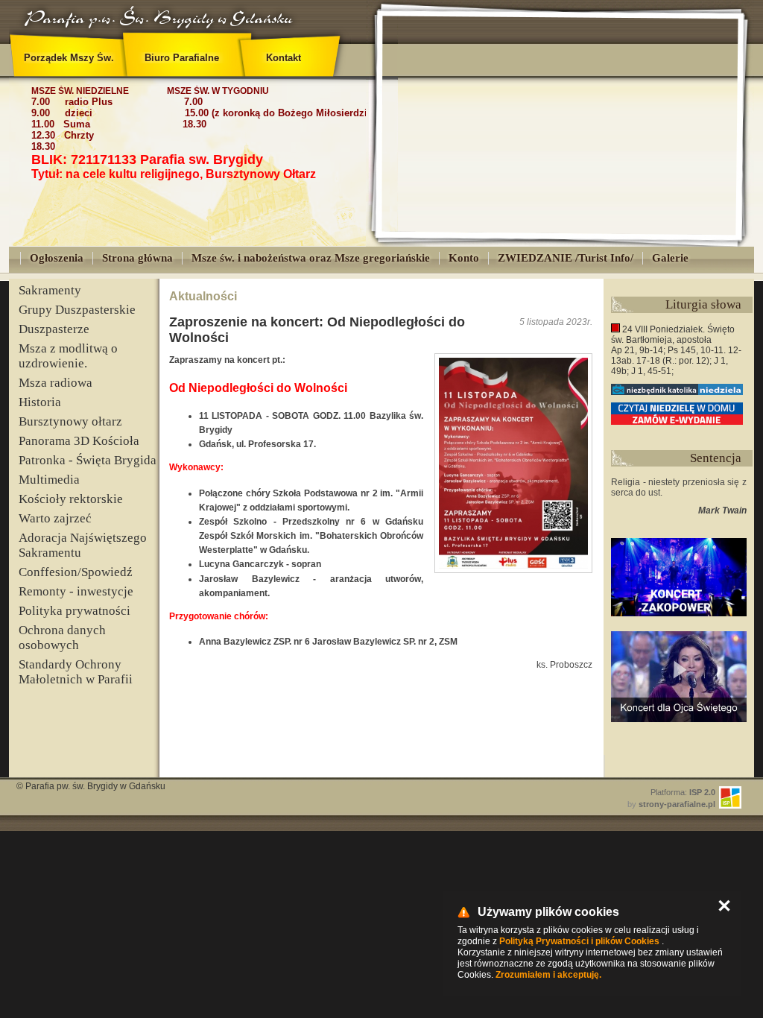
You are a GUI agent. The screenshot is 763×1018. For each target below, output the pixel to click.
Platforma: (682, 792)
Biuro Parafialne (182, 57)
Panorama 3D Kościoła (79, 441)
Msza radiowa (55, 383)
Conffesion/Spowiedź (76, 572)
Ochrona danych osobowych (62, 637)
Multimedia (49, 479)
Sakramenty (50, 290)
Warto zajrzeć (55, 518)
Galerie (670, 258)
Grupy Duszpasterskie (77, 310)
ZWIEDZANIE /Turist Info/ (565, 258)
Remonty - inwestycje (76, 591)
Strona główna (137, 258)
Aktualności (203, 296)
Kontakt (283, 57)
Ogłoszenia (56, 258)
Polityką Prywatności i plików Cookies (579, 941)
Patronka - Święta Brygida (87, 460)
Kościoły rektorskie (71, 499)
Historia (40, 402)
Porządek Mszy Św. (69, 57)
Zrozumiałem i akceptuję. (548, 975)
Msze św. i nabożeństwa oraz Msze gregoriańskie (310, 258)
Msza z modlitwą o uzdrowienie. (68, 355)
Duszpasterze (54, 329)
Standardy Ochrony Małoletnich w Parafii (76, 671)
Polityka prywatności (74, 611)
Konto (464, 258)
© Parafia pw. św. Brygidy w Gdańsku (90, 786)
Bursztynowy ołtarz (70, 421)
